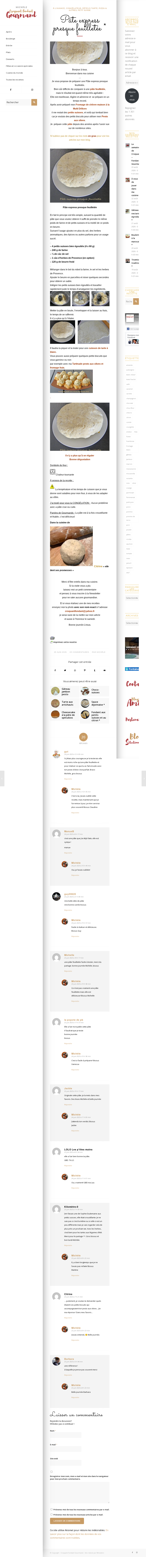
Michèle (101, 652)
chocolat (129, 403)
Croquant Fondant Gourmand (72, 1553)
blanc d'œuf (130, 375)
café (128, 384)
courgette (130, 427)
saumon (129, 544)
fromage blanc (129, 448)
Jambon (129, 459)
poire (128, 507)
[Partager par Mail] (104, 670)
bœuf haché (131, 379)
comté (128, 422)
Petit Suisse (84, 10)
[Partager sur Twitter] (65, 670)
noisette (129, 478)
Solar (128, 549)
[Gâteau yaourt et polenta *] (2, 778)
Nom (53, 1430)
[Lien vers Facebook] (10, 89)
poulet (128, 530)
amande (129, 365)
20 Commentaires (79, 652)
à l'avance (59, 8)
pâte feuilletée (97, 89)
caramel (129, 389)
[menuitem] (21, 31)
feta (135, 432)
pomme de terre (130, 518)
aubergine (130, 370)
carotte (129, 394)
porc (128, 525)
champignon (131, 398)
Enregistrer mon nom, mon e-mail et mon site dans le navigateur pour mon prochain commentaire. (79, 1477)
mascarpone (131, 469)
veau (128, 558)
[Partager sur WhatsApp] (75, 670)
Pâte (88, 81)
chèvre (129, 413)
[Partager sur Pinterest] (85, 670)
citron (128, 417)
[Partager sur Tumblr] (95, 670)
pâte (70, 124)
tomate (129, 553)
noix (128, 483)
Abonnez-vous (132, 95)
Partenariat (130, 497)
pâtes (128, 534)
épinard (129, 568)
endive (129, 432)
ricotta (128, 539)
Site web (54, 1458)
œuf (127, 572)
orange (129, 488)
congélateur (73, 8)
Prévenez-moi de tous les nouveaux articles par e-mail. (78, 1514)
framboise (130, 441)
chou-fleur (130, 408)
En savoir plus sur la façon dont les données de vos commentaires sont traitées (79, 1534)
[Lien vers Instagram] (32, 89)
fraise (128, 436)
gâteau (128, 455)
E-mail (53, 1444)
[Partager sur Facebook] (55, 670)
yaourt (128, 563)
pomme (129, 512)
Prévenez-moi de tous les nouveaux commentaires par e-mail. (81, 1509)
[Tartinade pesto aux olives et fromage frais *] (144, 778)
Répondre (68, 779)
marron (129, 464)
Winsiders (100, 1553)
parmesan (130, 493)
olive (134, 483)
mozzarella (130, 473)
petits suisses (75, 112)
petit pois (129, 502)
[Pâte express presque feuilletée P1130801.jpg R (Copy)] (80, 52)
